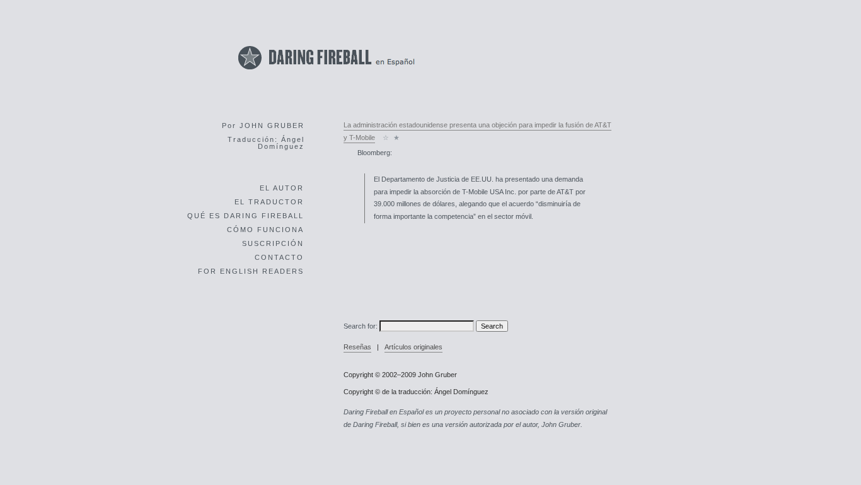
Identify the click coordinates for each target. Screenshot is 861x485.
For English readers (251, 271)
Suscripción (273, 243)
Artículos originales (413, 347)
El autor (282, 188)
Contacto (279, 257)
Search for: (361, 326)
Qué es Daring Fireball (245, 215)
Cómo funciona (265, 229)
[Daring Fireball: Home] (326, 72)
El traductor (269, 202)
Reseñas (357, 347)
